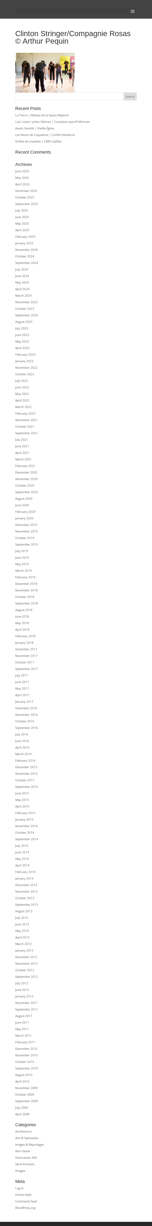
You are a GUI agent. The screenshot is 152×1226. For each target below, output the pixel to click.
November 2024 (26, 250)
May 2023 (22, 341)
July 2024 (21, 269)
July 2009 (21, 1108)
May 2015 (22, 800)
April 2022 (22, 400)
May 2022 (22, 394)
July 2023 (21, 328)
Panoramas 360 (26, 1158)
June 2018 (22, 616)
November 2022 (26, 368)
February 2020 (25, 512)
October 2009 (24, 1094)
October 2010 (24, 1062)
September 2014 (26, 839)
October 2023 (24, 309)
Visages (20, 1171)
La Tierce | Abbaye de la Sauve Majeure (42, 115)
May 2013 (22, 931)
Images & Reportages (29, 1144)
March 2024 (23, 295)
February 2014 (25, 872)
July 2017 (21, 675)
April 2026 (22, 184)
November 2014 (26, 826)
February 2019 (25, 577)
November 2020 (26, 479)
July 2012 (21, 983)
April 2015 (22, 806)
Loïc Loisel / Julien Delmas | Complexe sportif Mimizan (52, 122)
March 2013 (23, 944)
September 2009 (26, 1101)
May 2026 (22, 178)
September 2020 (26, 492)
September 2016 (26, 728)
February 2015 (25, 813)
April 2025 (22, 230)
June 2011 (22, 1022)
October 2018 (24, 597)
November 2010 (26, 1055)
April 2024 (22, 289)
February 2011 (25, 1042)
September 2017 (26, 669)
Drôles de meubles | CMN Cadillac (38, 141)
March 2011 (23, 1035)
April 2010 (22, 1081)
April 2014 (22, 865)
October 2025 (24, 197)
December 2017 (26, 649)
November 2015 (26, 774)
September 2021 (26, 433)
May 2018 (22, 623)
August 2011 (23, 1016)
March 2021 (23, 459)
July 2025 (21, 210)
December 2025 (26, 191)
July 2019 (21, 551)
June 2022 (22, 387)
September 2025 (26, 204)
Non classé (22, 1151)
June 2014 (22, 852)
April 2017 (22, 695)
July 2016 (21, 734)
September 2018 (26, 603)
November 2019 (26, 531)
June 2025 (22, 217)
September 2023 (26, 315)
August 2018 (23, 610)
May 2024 (22, 282)
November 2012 (26, 963)
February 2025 (25, 237)
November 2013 (26, 891)
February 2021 (25, 466)
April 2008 (22, 1114)
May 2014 (22, 859)
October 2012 (24, 970)
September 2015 (26, 787)
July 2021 (21, 440)
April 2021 (22, 453)
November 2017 (26, 656)
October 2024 (24, 256)
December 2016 (26, 708)
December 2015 (26, 767)
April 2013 (22, 937)
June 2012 (22, 990)
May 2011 (22, 1029)
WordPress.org (25, 1208)
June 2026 (22, 171)
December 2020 (26, 472)
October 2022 (24, 374)
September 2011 (26, 1009)
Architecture (23, 1131)
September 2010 (26, 1068)
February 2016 (25, 760)
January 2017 (24, 701)
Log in (19, 1188)
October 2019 (24, 538)
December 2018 (26, 584)
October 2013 (24, 898)
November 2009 (26, 1088)
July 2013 (21, 918)
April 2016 (22, 747)
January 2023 (24, 361)
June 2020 (22, 505)
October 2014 (24, 832)
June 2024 (22, 276)
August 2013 (23, 911)
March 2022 (23, 407)
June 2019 (22, 557)
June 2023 (22, 335)
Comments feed (26, 1201)
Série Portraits (24, 1164)
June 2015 (22, 793)
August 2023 (23, 322)
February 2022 (25, 413)
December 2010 (26, 1049)
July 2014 (21, 846)
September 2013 (26, 905)
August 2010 (23, 1075)
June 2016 (22, 741)
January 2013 (24, 950)
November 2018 (26, 590)
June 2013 (22, 924)
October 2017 (24, 662)
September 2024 (26, 263)
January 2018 (24, 643)
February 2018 (25, 636)
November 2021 (26, 420)
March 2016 (23, 754)
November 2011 (26, 1003)
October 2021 (24, 426)
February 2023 (25, 354)
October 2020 (24, 485)
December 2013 (26, 885)
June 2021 (22, 446)
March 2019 (23, 571)
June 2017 (22, 682)
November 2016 (26, 715)
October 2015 (24, 780)
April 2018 (22, 629)
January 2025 (24, 243)
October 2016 (24, 721)
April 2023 (22, 348)
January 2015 (24, 819)
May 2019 (22, 564)
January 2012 (24, 996)
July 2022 (21, 381)
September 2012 (26, 977)
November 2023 (26, 302)
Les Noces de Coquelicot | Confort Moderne (45, 135)
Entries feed (23, 1195)
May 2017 (22, 688)
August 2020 (23, 498)
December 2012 (26, 957)
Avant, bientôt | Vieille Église (34, 128)
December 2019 (26, 525)
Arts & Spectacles (26, 1138)
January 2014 (24, 878)
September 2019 (26, 544)
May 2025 (22, 223)
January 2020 (24, 518)
